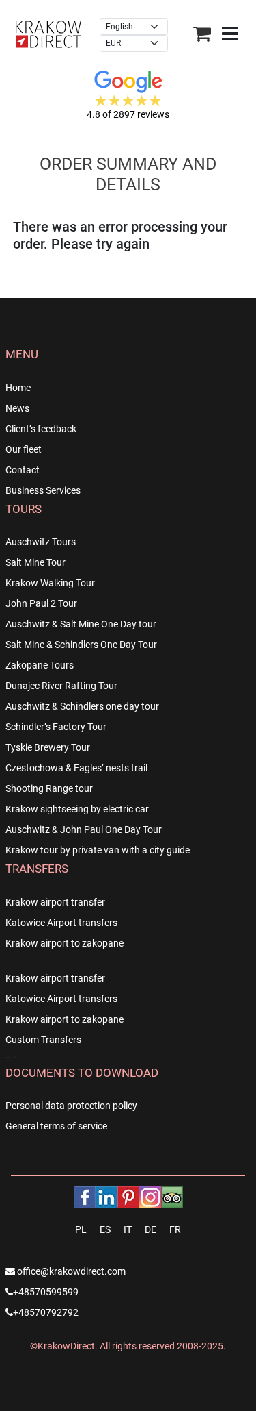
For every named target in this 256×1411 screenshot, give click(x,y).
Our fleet (23, 449)
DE (150, 1229)
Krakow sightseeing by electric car (77, 808)
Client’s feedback (40, 428)
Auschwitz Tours (40, 541)
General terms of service (56, 1126)
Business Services (43, 490)
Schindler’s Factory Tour (55, 726)
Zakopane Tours (39, 665)
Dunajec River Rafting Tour (61, 685)
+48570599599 (46, 1291)
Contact (22, 469)
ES (105, 1229)
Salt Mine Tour (35, 562)
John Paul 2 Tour (41, 603)
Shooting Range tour (49, 788)
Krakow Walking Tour (50, 582)
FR (175, 1229)
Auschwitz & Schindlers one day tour (82, 706)
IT (128, 1229)
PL (81, 1229)
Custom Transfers (43, 1039)
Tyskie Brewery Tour (47, 747)
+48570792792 (46, 1312)
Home (18, 387)
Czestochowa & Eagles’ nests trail (76, 767)
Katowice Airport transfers (61, 922)
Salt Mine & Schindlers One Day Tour (81, 644)
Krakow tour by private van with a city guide (97, 850)
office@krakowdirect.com (70, 1271)
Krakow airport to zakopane (64, 943)
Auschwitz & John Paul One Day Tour (83, 829)
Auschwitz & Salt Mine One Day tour (80, 624)
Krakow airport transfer (55, 902)
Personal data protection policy (71, 1105)
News (17, 408)
